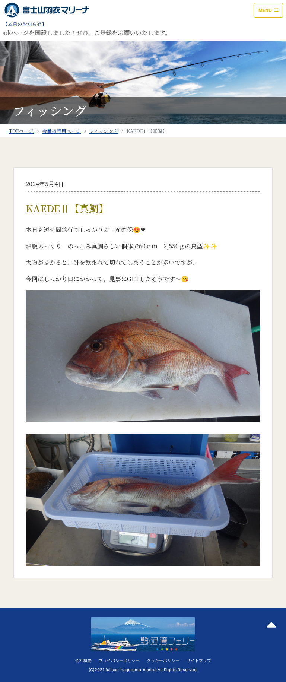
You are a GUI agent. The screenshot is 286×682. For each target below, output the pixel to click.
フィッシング (103, 130)
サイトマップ (199, 660)
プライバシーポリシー (119, 660)
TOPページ (21, 130)
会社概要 (83, 660)
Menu (265, 10)
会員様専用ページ (61, 130)
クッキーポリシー (163, 660)
